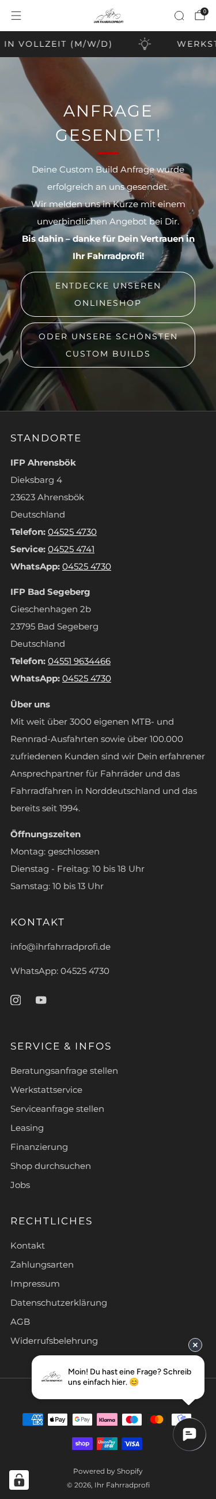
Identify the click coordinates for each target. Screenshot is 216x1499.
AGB (20, 1322)
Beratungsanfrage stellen (64, 1071)
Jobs (20, 1185)
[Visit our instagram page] (15, 1000)
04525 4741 (71, 549)
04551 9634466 (79, 661)
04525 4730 (72, 532)
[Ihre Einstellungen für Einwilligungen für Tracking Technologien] (19, 1480)
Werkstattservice (46, 1090)
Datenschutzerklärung (58, 1303)
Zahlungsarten (42, 1265)
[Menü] (16, 15)
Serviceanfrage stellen (57, 1109)
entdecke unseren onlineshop (108, 294)
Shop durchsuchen (50, 1166)
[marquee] (108, 44)
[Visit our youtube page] (41, 1000)
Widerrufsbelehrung (54, 1341)
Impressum (35, 1284)
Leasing (27, 1128)
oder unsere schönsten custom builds (108, 345)
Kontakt (27, 1246)
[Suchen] (179, 15)
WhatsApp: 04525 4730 (59, 971)
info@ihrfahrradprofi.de (60, 947)
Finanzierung (39, 1147)
